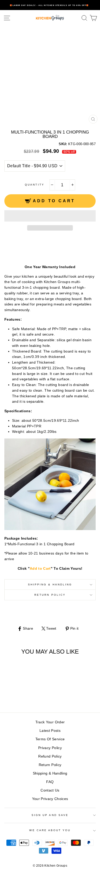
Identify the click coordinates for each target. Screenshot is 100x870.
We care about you (50, 830)
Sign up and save (50, 815)
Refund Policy (50, 756)
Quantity (34, 184)
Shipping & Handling (50, 584)
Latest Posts (50, 731)
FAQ (50, 782)
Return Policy (50, 594)
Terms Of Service (50, 739)
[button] (50, 216)
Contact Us (50, 790)
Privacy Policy (50, 748)
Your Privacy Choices (50, 799)
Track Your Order (50, 722)
